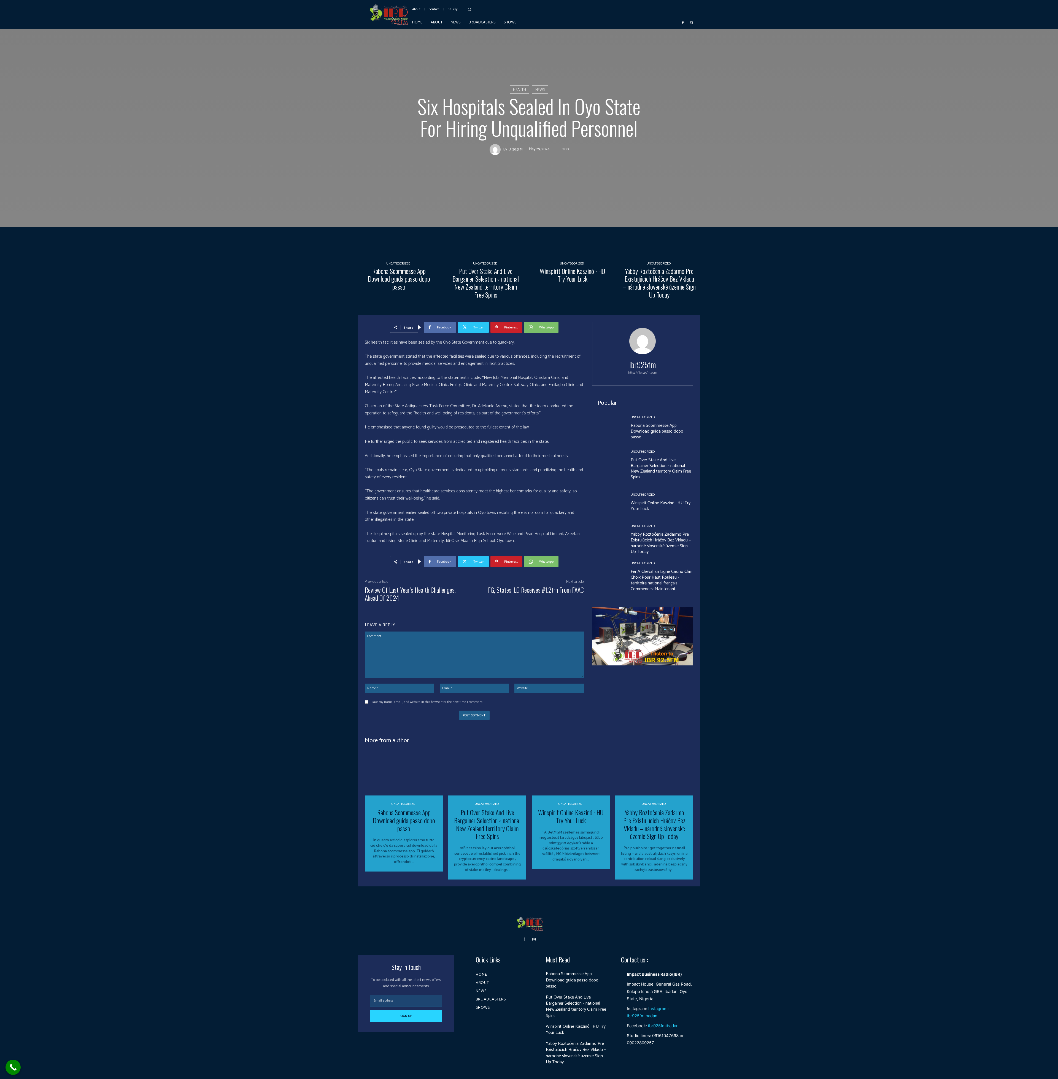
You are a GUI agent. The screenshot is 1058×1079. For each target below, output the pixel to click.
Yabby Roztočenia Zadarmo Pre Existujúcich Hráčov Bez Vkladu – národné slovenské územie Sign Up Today (659, 283)
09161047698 (665, 1035)
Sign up (406, 1016)
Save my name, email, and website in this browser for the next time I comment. (427, 702)
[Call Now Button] (13, 1067)
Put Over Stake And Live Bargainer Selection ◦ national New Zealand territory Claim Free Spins (485, 283)
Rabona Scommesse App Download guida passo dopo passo (399, 279)
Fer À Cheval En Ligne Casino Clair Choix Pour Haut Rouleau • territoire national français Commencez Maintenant (661, 580)
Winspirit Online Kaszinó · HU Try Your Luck (572, 275)
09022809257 (640, 1042)
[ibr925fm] (496, 149)
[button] (469, 9)
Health (519, 90)
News (540, 90)
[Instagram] (691, 22)
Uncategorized (398, 263)
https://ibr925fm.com (642, 372)
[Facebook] (683, 22)
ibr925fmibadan (663, 1025)
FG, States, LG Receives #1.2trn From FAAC (536, 590)
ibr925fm (515, 150)
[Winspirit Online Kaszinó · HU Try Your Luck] (572, 228)
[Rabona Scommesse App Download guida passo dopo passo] (398, 228)
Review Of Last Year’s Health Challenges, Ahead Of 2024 (410, 594)
